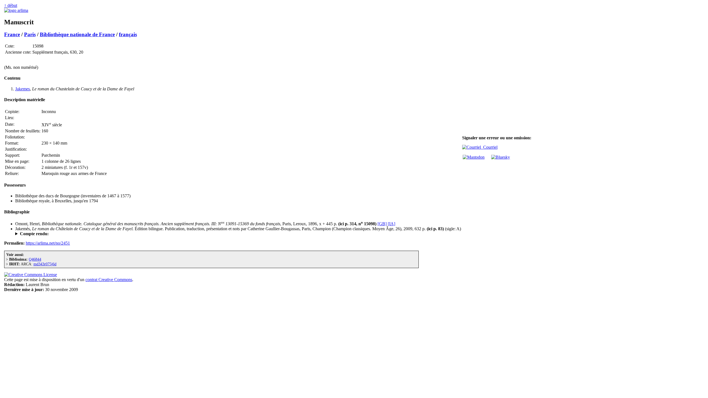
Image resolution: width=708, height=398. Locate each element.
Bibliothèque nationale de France (77, 34)
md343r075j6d (44, 264)
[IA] (391, 223)
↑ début (10, 5)
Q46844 (35, 259)
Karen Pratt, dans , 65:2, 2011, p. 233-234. (87, 233)
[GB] (382, 223)
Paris (30, 34)
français (128, 34)
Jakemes (22, 89)
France (12, 34)
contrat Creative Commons (108, 279)
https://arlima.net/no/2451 (48, 243)
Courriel (489, 147)
